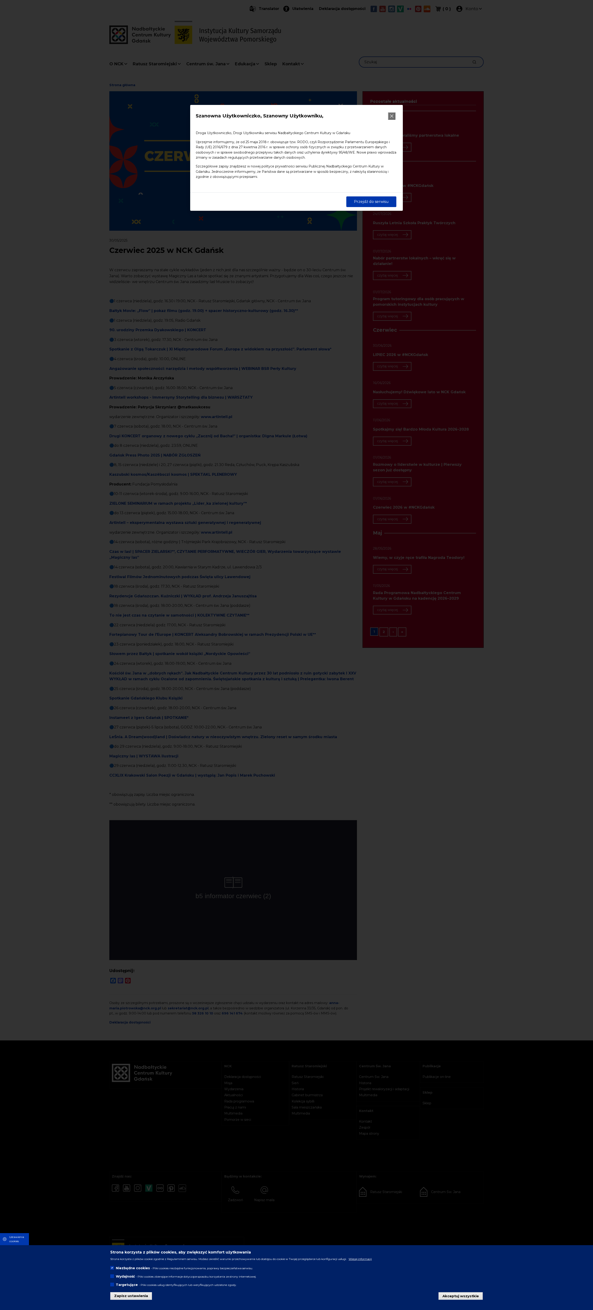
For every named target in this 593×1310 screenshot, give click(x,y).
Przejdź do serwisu (371, 201)
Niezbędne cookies (133, 1268)
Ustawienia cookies (16, 1239)
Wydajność (125, 1276)
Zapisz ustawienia (131, 1296)
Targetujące (127, 1285)
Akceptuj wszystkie (460, 1296)
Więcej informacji (360, 1259)
